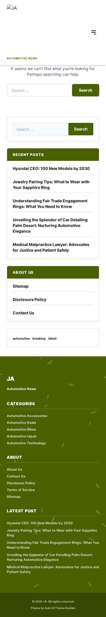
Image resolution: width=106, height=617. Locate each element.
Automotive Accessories (27, 416)
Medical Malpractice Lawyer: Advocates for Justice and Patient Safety (51, 247)
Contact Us (23, 312)
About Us (14, 469)
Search (85, 90)
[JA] (34, 30)
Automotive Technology (26, 443)
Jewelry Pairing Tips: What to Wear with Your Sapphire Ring (51, 184)
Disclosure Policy (29, 299)
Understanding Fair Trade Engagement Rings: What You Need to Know (50, 203)
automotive (21, 338)
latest (52, 338)
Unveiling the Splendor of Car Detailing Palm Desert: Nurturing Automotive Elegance (50, 225)
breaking (39, 338)
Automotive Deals (21, 422)
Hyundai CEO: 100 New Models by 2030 (51, 168)
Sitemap (21, 286)
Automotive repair (22, 436)
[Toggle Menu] (93, 32)
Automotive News (21, 429)
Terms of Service (21, 490)
